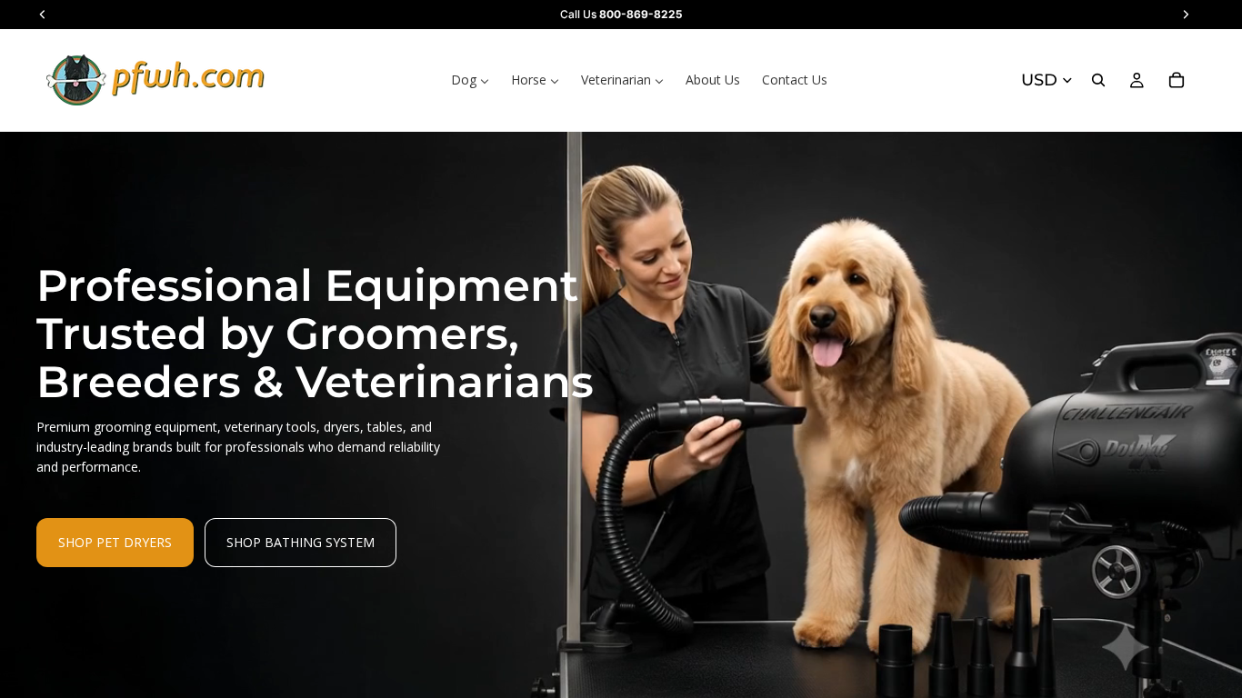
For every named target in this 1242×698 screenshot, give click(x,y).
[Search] (1098, 80)
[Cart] (1177, 80)
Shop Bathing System (300, 542)
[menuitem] (470, 80)
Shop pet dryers (115, 542)
